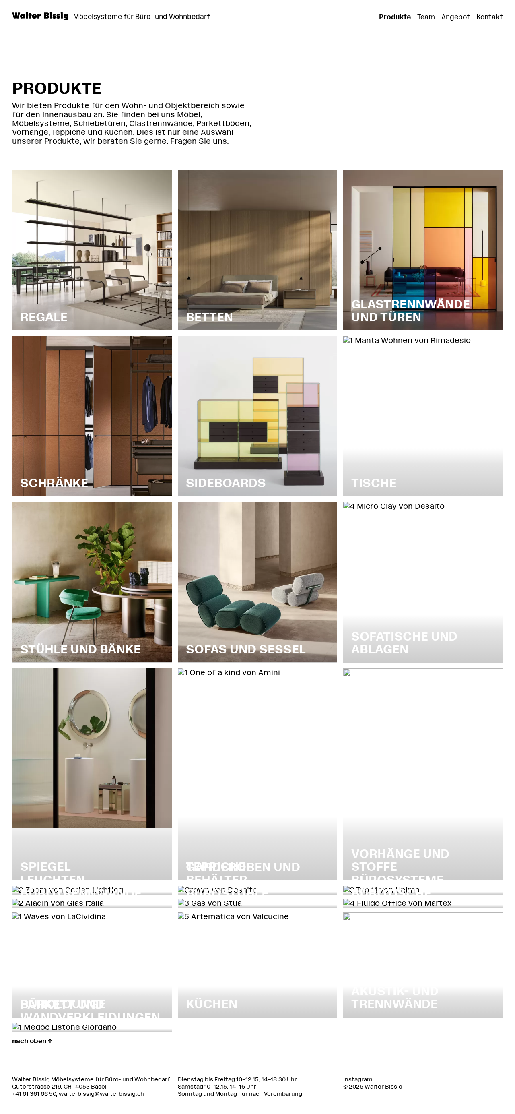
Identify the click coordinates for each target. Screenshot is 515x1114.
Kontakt (489, 17)
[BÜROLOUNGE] (59, 916)
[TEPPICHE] (229, 672)
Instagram (358, 1079)
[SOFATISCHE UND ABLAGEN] (394, 506)
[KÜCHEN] (233, 916)
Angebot (455, 17)
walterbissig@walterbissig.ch (101, 1094)
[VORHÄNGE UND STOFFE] (423, 673)
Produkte (395, 17)
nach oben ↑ (32, 1041)
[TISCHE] (407, 340)
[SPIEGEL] (92, 825)
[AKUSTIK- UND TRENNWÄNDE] (423, 917)
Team (426, 17)
